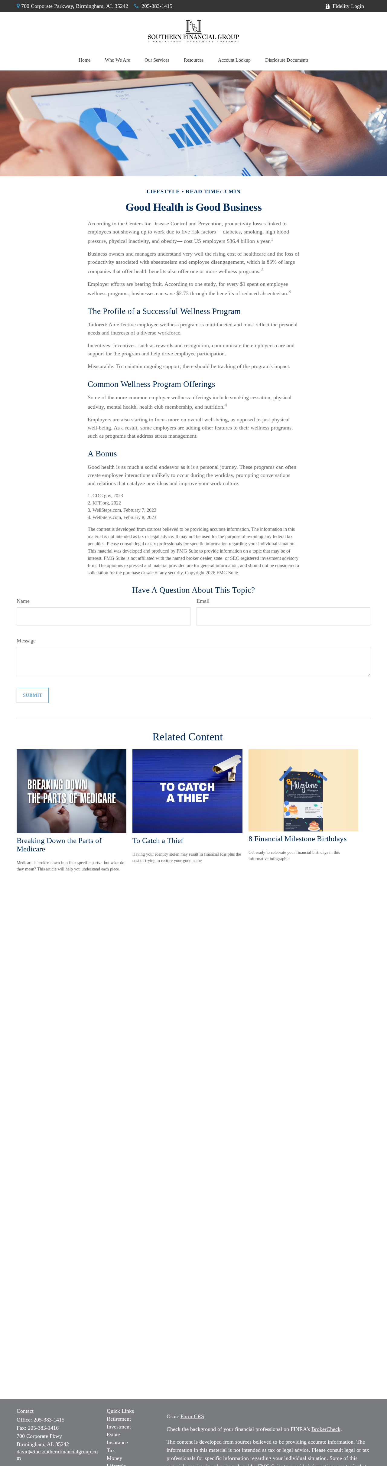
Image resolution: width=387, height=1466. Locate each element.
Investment (119, 1427)
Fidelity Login (348, 6)
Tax (111, 1450)
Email (203, 601)
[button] (84, 60)
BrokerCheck (325, 1429)
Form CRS (192, 1416)
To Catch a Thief (157, 840)
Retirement (119, 1419)
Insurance (117, 1442)
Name (23, 601)
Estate (113, 1435)
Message (26, 641)
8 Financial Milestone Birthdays (298, 838)
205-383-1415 (156, 6)
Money (114, 1458)
